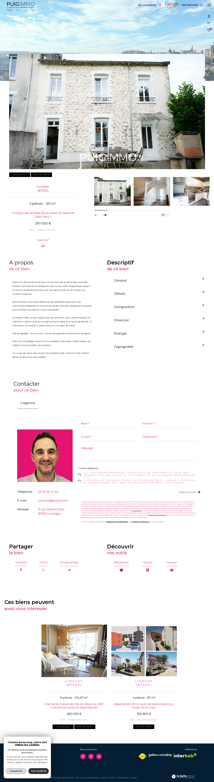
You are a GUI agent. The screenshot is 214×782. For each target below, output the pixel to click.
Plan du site (80, 778)
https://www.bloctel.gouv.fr (157, 515)
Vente (17, 43)
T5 (44, 43)
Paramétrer (16, 771)
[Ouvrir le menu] (209, 5)
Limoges (27, 43)
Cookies (134, 778)
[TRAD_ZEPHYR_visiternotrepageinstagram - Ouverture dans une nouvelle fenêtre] (91, 756)
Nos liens (112, 778)
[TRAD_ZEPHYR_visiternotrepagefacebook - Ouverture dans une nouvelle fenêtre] (83, 756)
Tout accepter (38, 771)
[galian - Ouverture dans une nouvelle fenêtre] (160, 755)
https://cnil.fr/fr (136, 510)
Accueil (8, 43)
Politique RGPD (123, 778)
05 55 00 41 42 (48, 492)
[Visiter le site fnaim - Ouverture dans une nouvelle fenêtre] (142, 756)
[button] (105, 215)
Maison (37, 43)
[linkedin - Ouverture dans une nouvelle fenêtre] (99, 756)
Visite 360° (43, 240)
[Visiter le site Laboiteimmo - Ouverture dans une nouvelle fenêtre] (183, 777)
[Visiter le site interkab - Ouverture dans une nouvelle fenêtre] (185, 755)
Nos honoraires (68, 778)
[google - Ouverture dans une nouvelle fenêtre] (171, 7)
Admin (104, 778)
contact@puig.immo (53, 500)
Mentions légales (93, 778)
